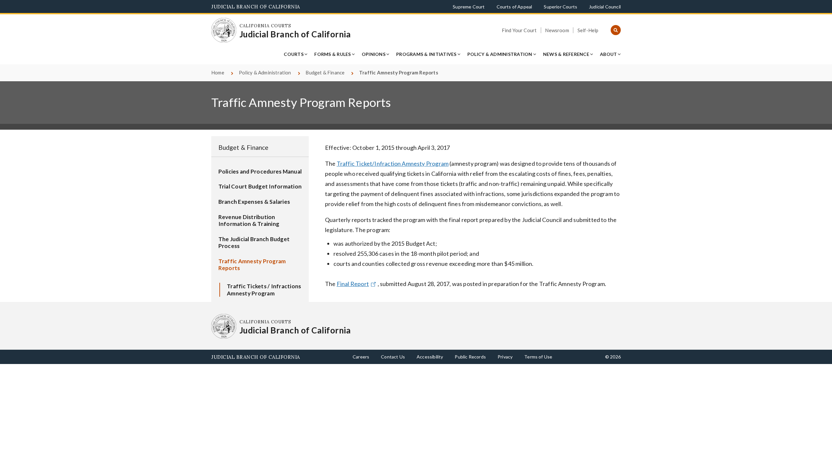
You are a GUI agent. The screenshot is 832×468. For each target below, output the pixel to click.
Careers (361, 356)
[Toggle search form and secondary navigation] (616, 30)
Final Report (353, 283)
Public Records (470, 356)
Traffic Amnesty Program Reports (252, 265)
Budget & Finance (325, 72)
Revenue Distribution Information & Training (249, 221)
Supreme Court (469, 6)
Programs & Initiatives (426, 54)
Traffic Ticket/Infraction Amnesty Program (392, 163)
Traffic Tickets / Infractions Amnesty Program (264, 290)
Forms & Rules (332, 54)
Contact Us (393, 356)
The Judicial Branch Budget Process (254, 243)
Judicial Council (605, 6)
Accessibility (430, 356)
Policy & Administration (499, 54)
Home (217, 72)
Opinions (373, 54)
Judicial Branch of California (255, 7)
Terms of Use (538, 356)
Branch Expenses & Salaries (254, 201)
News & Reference (566, 54)
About (608, 54)
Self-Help (588, 30)
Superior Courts (560, 6)
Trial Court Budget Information (260, 186)
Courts (294, 54)
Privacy (505, 356)
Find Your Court (519, 30)
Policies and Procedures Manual (260, 171)
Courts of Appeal (514, 6)
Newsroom (557, 30)
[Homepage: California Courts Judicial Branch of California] (223, 30)
